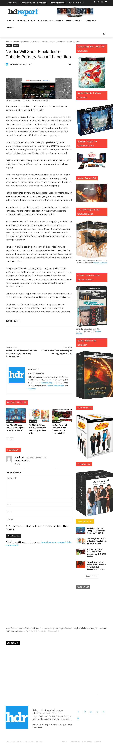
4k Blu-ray (9, 421)
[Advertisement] (91, 606)
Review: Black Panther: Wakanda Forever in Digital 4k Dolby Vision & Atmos (21, 353)
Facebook (32, 389)
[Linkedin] (91, 712)
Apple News (59, 386)
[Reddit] (97, 712)
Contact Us (75, 741)
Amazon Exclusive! (100, 263)
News (16, 46)
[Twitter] (102, 2)
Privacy (97, 741)
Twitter (49, 386)
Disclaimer (87, 741)
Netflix (26, 41)
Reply (17, 464)
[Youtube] (105, 2)
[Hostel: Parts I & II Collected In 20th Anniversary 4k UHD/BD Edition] (62, 415)
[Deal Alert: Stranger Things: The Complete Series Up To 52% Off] (16, 415)
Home (8, 41)
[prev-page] (7, 439)
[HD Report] (23, 12)
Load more (90, 576)
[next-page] (11, 439)
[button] (104, 34)
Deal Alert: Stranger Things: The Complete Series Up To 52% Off (15, 427)
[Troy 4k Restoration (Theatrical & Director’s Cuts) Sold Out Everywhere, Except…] (80, 564)
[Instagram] (98, 2)
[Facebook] (94, 2)
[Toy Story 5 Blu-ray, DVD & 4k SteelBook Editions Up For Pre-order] (39, 415)
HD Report (15, 64)
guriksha (19, 457)
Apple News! (51, 725)
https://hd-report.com (36, 373)
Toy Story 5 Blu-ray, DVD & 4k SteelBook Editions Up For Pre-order (97, 541)
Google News (47, 383)
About (64, 741)
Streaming (17, 41)
